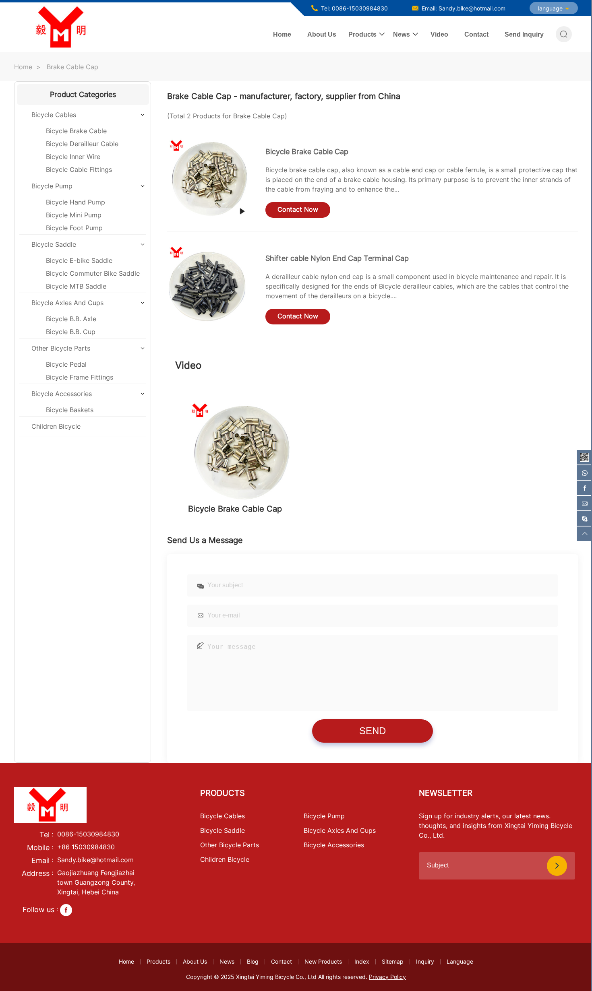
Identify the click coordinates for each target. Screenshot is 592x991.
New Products (323, 961)
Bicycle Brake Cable (76, 131)
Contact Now (297, 209)
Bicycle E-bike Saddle (79, 260)
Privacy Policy (387, 976)
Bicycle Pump (51, 186)
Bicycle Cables (53, 115)
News (401, 34)
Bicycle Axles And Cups (67, 303)
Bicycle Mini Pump (73, 215)
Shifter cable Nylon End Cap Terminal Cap (337, 258)
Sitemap (393, 961)
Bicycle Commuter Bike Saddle (93, 273)
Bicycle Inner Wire (73, 157)
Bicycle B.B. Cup (70, 332)
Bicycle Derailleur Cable (82, 144)
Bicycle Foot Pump (74, 228)
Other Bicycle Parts (60, 348)
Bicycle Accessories (61, 394)
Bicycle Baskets (69, 410)
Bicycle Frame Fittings (79, 377)
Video (439, 34)
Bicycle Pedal (66, 364)
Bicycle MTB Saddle (76, 286)
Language (460, 961)
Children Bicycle (56, 426)
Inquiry (425, 961)
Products (362, 34)
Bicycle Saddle (53, 244)
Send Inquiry (524, 34)
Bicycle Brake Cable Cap (306, 151)
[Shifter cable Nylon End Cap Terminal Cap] (208, 285)
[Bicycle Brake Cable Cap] (208, 178)
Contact (476, 34)
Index (361, 961)
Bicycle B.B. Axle (71, 319)
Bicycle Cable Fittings (79, 169)
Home (282, 34)
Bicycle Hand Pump (75, 202)
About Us (321, 34)
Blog (253, 961)
